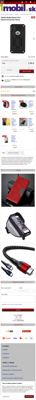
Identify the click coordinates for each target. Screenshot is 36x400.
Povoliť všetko (29, 396)
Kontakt (4, 350)
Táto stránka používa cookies (12, 383)
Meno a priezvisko (6, 288)
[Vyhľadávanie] (26, 2)
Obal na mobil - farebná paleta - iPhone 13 (13, 138)
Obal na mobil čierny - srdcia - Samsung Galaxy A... (30, 123)
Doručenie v (14, 76)
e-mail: (21, 288)
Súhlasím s (12, 304)
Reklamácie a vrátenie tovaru (12, 370)
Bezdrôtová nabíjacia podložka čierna (30, 103)
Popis (3, 153)
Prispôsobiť (6, 396)
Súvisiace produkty (13, 153)
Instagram (5, 357)
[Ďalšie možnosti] (34, 2)
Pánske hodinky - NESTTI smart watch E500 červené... (14, 105)
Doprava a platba (8, 374)
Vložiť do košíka (26, 71)
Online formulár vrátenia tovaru (12, 378)
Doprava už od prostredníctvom (17, 80)
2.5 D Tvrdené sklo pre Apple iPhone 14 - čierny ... (14, 122)
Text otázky (4, 294)
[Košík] (30, 2)
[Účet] (22, 2)
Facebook (5, 354)
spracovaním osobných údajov (14, 304)
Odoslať (18, 310)
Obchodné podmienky (9, 366)
